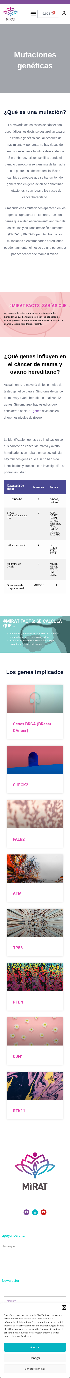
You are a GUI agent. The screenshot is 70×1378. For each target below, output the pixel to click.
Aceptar (35, 1347)
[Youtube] (43, 1212)
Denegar (35, 1358)
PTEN (18, 1002)
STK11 (19, 1110)
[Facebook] (26, 1212)
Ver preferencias (35, 1369)
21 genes (34, 411)
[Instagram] (35, 1212)
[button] (64, 1307)
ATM (17, 893)
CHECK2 (20, 785)
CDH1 (18, 1056)
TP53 (18, 947)
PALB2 (19, 839)
